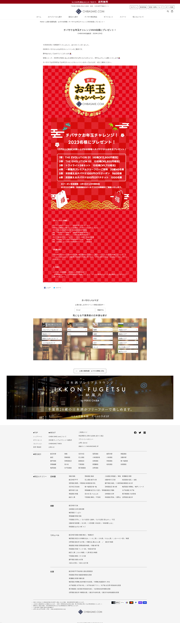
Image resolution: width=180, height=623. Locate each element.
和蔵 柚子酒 (92, 549)
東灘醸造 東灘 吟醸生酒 (76, 578)
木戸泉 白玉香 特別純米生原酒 (111, 585)
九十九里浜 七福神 (88, 519)
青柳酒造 (67, 457)
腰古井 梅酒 (109, 542)
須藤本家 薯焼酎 (74, 523)
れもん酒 (108, 538)
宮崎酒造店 (68, 461)
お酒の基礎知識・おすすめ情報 (56, 22)
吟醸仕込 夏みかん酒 (94, 542)
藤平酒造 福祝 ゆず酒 (76, 559)
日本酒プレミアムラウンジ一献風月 (60, 440)
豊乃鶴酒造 (82, 468)
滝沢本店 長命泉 (74, 487)
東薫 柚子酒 (95, 545)
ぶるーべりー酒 (118, 538)
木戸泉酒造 (68, 468)
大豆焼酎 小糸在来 (94, 523)
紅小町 (84, 523)
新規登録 (143, 7)
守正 (113, 519)
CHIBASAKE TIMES (55, 443)
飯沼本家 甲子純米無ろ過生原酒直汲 (81, 571)
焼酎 (52, 506)
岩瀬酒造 (123, 464)
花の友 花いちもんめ (91, 494)
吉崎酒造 (95, 461)
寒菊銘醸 (53, 464)
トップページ (37, 436)
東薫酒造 (123, 454)
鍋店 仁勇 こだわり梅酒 (77, 552)
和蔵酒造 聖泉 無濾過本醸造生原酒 (80, 575)
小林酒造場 (96, 457)
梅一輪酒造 (124, 461)
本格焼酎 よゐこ (108, 523)
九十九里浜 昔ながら (103, 519)
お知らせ (51, 447)
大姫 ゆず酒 (73, 563)
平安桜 (98, 497)
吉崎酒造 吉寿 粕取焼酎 (76, 509)
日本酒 (53, 476)
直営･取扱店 (37, 447)
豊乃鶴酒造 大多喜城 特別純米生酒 (80, 589)
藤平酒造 (53, 461)
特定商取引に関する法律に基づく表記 (91, 436)
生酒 (52, 572)
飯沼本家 (53, 454)
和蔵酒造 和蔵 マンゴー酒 (77, 549)
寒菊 (103, 490)
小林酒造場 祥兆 (90, 483)
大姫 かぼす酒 (83, 563)
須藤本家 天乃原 (110, 480)
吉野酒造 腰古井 (127, 497)
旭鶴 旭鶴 (72, 476)
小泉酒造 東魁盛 (110, 476)
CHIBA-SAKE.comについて (57, 436)
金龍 (135, 480)
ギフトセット (37, 440)
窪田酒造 (95, 454)
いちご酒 (94, 538)
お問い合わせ (83, 443)
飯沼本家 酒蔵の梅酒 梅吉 (77, 535)
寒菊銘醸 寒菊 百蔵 (75, 516)
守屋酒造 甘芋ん (74, 519)
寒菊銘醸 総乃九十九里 (92, 490)
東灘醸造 (95, 464)
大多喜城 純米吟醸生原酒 (102, 589)
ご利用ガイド (83, 432)
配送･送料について (156, 7)
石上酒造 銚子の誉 (91, 480)
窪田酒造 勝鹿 (73, 483)
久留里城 (119, 483)
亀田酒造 (53, 468)
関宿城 (82, 483)
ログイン (134, 7)
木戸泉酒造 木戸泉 (128, 490)
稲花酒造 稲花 (127, 480)
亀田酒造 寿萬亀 (127, 487)
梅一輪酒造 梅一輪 (91, 487)
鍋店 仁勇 (72, 497)
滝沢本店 (81, 454)
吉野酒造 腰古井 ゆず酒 (77, 542)
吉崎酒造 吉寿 (109, 494)
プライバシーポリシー (86, 439)
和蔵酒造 (109, 461)
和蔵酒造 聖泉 (109, 497)
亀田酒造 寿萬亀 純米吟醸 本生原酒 (80, 582)
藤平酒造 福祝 (109, 483)
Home (42, 22)
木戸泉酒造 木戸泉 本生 (77, 585)
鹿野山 (118, 497)
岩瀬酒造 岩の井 (127, 483)
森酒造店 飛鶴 (109, 490)
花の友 (66, 464)
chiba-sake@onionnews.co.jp (58, 609)
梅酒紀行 (91, 535)
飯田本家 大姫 (73, 490)
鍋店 (51, 457)
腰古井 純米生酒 (95, 592)
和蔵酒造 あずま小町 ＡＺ (77, 526)
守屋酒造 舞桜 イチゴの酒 (77, 556)
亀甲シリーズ (139, 487)
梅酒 (127, 538)
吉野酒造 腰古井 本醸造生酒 (78, 592)
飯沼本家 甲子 (73, 480)
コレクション (37, 443)
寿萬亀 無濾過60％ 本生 (102, 582)
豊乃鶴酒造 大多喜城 (129, 494)
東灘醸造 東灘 (126, 476)
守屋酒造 (81, 464)
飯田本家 (109, 454)
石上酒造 (81, 457)
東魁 (119, 476)
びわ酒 (101, 538)
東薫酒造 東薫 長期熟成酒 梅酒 (79, 545)
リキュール (54, 535)
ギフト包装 (169, 7)
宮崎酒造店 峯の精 (111, 487)
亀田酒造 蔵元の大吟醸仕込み (79, 538)
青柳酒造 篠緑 (89, 476)
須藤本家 (123, 457)
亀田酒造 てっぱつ (75, 512)
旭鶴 (65, 454)
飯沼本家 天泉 (73, 505)
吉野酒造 (95, 468)
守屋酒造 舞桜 (89, 497)
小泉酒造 (109, 457)
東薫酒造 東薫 (73, 494)
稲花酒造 (109, 464)
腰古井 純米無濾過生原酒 (110, 592)
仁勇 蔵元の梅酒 (92, 552)
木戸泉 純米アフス (93, 585)
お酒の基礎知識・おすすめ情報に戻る (91, 371)
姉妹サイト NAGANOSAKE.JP (88, 446)
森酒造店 (81, 461)
